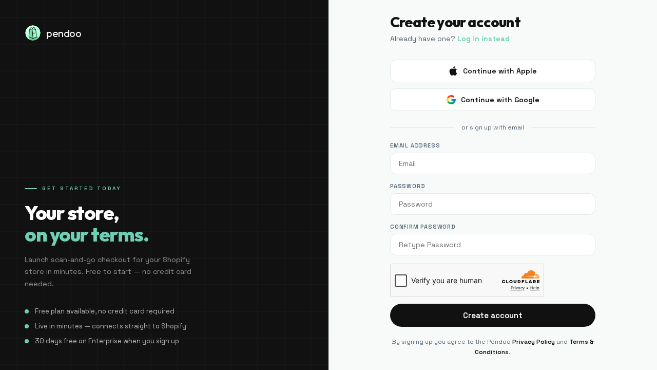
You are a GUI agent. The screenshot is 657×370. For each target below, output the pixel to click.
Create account (493, 315)
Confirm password (423, 226)
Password (407, 186)
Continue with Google (500, 99)
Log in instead (483, 38)
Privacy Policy (533, 342)
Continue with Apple (500, 71)
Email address (415, 145)
